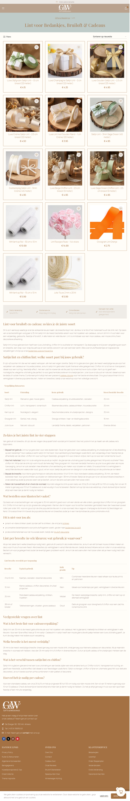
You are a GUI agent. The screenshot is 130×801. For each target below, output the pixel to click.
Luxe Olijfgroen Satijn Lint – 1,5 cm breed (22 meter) (23, 82)
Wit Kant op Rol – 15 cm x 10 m (23, 292)
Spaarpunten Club (52, 774)
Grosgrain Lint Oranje (107, 241)
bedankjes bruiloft (73, 527)
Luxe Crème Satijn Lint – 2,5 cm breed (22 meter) (23, 136)
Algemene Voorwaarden (11, 761)
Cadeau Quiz (50, 761)
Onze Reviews (50, 765)
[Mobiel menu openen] (3, 8)
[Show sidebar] (7, 37)
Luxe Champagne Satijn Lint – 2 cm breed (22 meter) (64, 82)
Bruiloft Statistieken (53, 769)
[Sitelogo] (65, 8)
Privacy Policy (7, 752)
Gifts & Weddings (62, 18)
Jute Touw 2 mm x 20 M (65, 292)
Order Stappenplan (96, 761)
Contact (48, 757)
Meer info (104, 796)
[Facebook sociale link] (4, 739)
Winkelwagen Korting (53, 778)
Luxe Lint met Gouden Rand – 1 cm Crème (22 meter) (65, 136)
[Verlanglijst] (36, 47)
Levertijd (92, 757)
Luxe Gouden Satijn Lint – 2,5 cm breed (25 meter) (107, 82)
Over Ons (49, 752)
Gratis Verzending (96, 769)
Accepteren (118, 796)
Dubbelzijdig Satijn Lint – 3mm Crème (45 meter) (23, 189)
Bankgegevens (8, 765)
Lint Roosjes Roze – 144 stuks (65, 241)
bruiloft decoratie (61, 532)
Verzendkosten (94, 765)
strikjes (66, 523)
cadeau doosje (66, 375)
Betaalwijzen (94, 752)
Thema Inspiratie (8, 778)
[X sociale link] (8, 739)
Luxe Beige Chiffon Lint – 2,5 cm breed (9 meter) (65, 189)
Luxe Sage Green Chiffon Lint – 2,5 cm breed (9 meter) (107, 189)
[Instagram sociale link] (13, 739)
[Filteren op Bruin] (23, 61)
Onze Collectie (7, 774)
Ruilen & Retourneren (10, 757)
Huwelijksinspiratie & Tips (12, 769)
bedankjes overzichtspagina (40, 351)
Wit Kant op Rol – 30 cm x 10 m (23, 241)
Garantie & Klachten (97, 774)
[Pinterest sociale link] (17, 739)
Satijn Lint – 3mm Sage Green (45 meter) (107, 136)
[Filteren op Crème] (23, 168)
